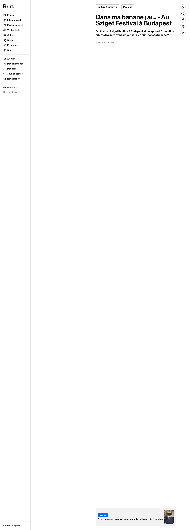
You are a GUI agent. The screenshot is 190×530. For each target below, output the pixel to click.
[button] (15, 525)
